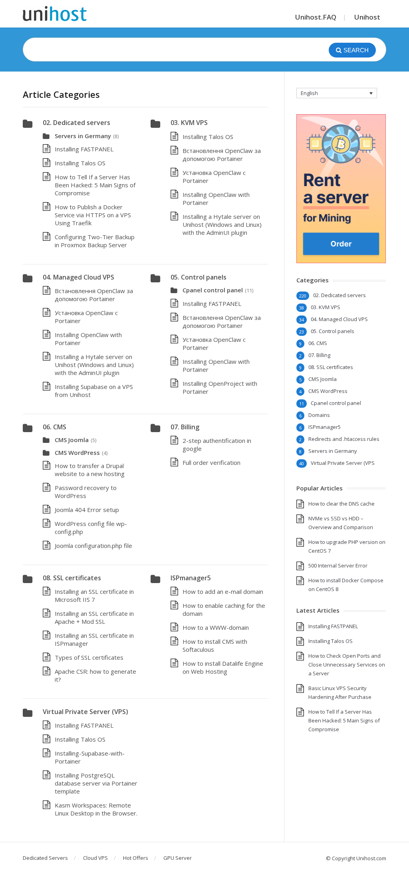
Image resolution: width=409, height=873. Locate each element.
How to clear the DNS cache (341, 503)
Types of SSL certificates (89, 657)
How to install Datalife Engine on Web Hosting (223, 667)
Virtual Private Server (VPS (343, 462)
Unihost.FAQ (315, 17)
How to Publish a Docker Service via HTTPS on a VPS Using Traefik (93, 215)
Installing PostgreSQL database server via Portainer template (96, 783)
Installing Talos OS (80, 163)
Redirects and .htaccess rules (343, 438)
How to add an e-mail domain (223, 591)
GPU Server (177, 857)
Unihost (367, 17)
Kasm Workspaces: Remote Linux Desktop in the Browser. (96, 809)
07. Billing (185, 427)
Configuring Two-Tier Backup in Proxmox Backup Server (95, 241)
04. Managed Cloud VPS (78, 277)
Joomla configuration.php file (93, 546)
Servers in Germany (83, 136)
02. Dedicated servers (76, 122)
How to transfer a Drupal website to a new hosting (90, 470)
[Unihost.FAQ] (55, 13)
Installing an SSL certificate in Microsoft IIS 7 (94, 595)
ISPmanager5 (191, 577)
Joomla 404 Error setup (87, 510)
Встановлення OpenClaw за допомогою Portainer (222, 155)
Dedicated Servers (45, 857)
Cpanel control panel (213, 290)
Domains (319, 415)
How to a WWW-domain (216, 627)
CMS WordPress (77, 452)
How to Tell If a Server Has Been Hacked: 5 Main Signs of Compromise (95, 185)
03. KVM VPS (189, 122)
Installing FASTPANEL (84, 149)
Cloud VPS (95, 857)
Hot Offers (135, 857)
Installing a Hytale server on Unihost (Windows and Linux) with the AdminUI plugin (222, 224)
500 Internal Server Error (337, 565)
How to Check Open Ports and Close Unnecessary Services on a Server (346, 664)
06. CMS (54, 427)
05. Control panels (198, 277)
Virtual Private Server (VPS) (85, 711)
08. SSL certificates (72, 577)
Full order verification (211, 462)
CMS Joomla (72, 440)
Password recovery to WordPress (86, 492)
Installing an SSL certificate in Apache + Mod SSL (94, 617)
